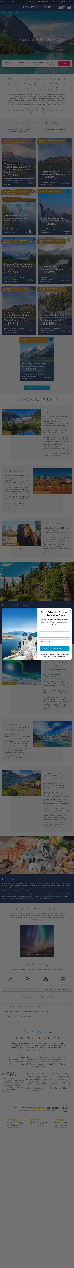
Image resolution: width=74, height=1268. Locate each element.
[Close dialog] (70, 610)
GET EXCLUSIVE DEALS (54, 649)
